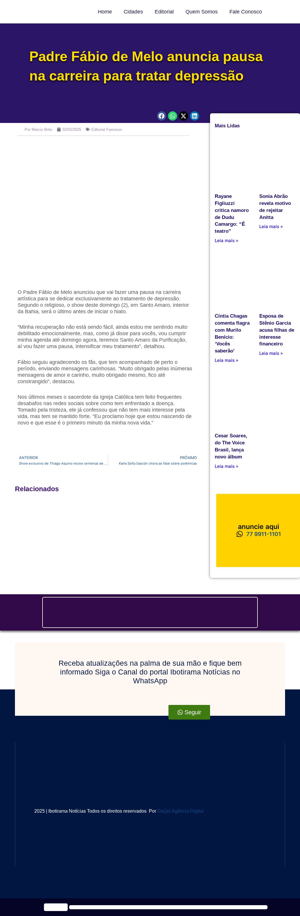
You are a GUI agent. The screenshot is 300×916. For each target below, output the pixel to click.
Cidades (133, 12)
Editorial (164, 12)
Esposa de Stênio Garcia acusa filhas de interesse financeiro (276, 330)
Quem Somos (201, 12)
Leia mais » (226, 240)
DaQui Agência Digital (180, 811)
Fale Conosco (245, 12)
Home (105, 12)
